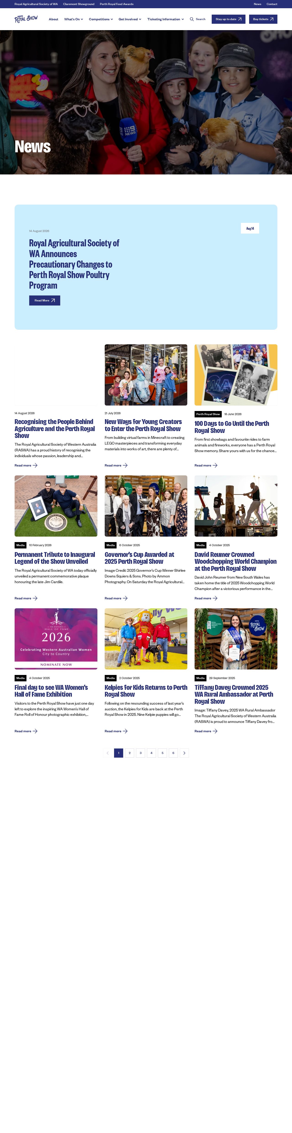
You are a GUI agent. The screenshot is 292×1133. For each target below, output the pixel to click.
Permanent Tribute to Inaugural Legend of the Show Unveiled (55, 558)
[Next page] (184, 753)
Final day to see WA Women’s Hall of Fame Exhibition (51, 691)
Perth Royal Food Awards (116, 4)
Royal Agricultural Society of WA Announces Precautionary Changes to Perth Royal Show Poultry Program (74, 263)
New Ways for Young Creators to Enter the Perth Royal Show (143, 425)
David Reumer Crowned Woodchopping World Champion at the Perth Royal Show (235, 561)
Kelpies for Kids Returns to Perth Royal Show (146, 691)
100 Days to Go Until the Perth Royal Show (232, 427)
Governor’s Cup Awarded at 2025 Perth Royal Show (139, 558)
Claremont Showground (78, 4)
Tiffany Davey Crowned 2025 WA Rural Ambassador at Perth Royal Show (234, 694)
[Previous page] (107, 753)
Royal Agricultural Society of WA (36, 4)
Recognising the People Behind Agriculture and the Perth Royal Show (55, 428)
